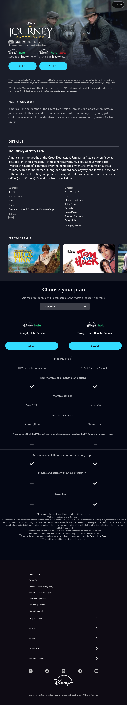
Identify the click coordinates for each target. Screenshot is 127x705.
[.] (31, 671)
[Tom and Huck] (89, 258)
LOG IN (118, 4)
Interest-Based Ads (36, 611)
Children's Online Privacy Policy (41, 586)
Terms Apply (43, 514)
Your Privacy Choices (37, 605)
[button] (63, 618)
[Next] (121, 258)
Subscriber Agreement (37, 599)
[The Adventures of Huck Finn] (34, 258)
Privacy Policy (34, 580)
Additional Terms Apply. (66, 91)
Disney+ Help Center (98, 536)
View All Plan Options (21, 101)
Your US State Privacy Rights (40, 593)
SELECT (23, 66)
